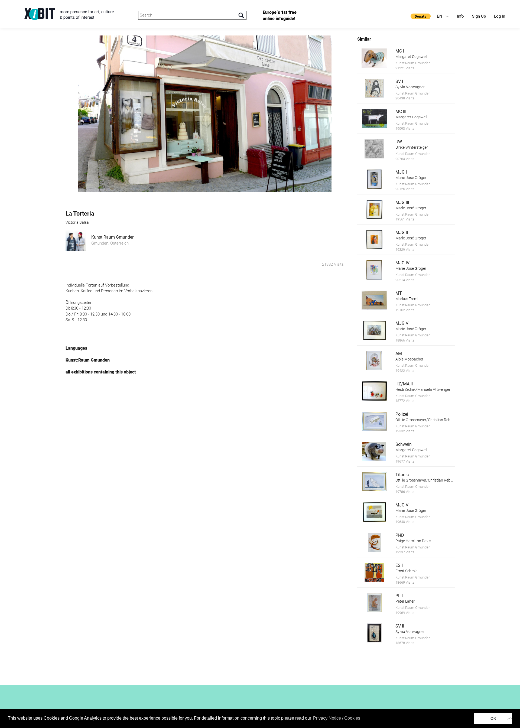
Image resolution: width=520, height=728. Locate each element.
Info (460, 16)
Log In (499, 16)
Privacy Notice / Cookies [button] (336, 718)
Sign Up (479, 16)
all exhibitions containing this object (101, 372)
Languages (76, 348)
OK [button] (493, 718)
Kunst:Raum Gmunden (113, 237)
